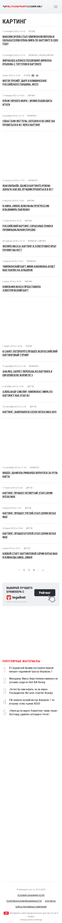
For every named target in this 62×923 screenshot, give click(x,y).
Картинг (50, 55)
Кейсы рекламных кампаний (31, 907)
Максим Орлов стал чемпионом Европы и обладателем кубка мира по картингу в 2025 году (30, 40)
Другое (30, 386)
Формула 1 (33, 55)
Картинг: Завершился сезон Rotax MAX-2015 (29, 411)
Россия (31, 31)
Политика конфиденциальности (24, 901)
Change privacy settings (31, 920)
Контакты (50, 901)
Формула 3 (34, 366)
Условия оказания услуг (31, 895)
